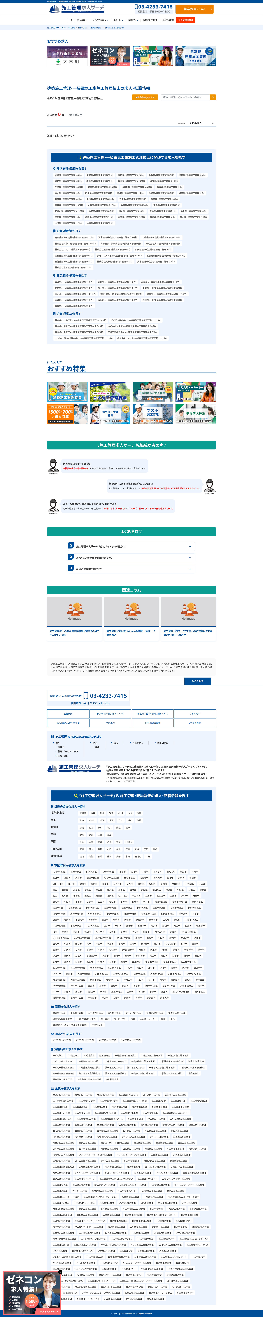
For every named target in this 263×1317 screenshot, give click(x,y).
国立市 (101, 901)
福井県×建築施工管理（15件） (130, 193)
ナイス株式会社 (60, 1250)
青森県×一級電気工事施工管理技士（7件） (74, 281)
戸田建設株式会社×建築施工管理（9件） (153, 249)
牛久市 (101, 949)
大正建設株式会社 (112, 1298)
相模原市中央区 (148, 913)
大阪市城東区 (174, 973)
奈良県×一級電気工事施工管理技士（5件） (74, 305)
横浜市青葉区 (176, 907)
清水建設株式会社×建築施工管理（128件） (117, 237)
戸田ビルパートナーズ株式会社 (89, 1226)
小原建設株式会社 (106, 1250)
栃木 (130, 820)
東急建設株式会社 (142, 1142)
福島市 (94, 883)
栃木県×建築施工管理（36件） (100, 181)
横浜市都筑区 (194, 907)
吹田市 (140, 979)
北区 (55, 895)
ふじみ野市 (170, 943)
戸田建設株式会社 (156, 1118)
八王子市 (136, 895)
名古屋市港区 (96, 967)
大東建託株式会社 (160, 1226)
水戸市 (184, 943)
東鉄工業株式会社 (87, 1142)
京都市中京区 (151, 985)
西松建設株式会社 (61, 1130)
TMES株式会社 (163, 1220)
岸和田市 (128, 979)
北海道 (83, 813)
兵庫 (91, 841)
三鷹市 (173, 895)
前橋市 (117, 955)
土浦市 (56, 949)
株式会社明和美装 (133, 1214)
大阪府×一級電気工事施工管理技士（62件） (118, 299)
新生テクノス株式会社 (105, 1184)
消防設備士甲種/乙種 (62, 1079)
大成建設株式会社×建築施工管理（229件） (161, 237)
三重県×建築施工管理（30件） (132, 199)
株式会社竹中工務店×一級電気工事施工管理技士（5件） (80, 320)
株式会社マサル (128, 1268)
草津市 (56, 991)
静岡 (91, 834)
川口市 (161, 937)
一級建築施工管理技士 (125, 1055)
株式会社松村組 (82, 1112)
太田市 (153, 955)
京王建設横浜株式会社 (85, 1286)
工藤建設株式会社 (111, 1214)
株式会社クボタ (154, 1274)
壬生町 (78, 955)
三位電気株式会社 (61, 1220)
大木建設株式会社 (181, 1154)
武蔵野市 (161, 895)
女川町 (170, 877)
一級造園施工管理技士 (89, 1061)
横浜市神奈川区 (179, 901)
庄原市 (130, 991)
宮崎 (128, 856)
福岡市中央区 (76, 997)
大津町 (127, 997)
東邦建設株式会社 (61, 1286)
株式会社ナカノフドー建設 (135, 1100)
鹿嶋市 (142, 949)
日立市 (195, 943)
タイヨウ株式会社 (134, 1298)
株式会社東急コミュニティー (176, 1112)
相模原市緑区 (130, 913)
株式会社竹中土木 (129, 1112)
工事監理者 (97, 1024)
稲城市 (135, 901)
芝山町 (173, 931)
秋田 (120, 813)
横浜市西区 (197, 901)
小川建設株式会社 (175, 1274)
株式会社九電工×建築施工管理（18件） (73, 249)
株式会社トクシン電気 (84, 1202)
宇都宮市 (188, 949)
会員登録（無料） (185, 19)
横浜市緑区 (142, 907)
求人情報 (71, 27)
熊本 (109, 856)
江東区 (110, 889)
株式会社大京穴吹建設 (105, 1112)
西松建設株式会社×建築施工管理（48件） (74, 255)
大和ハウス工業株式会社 (133, 1136)
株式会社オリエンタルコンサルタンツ (116, 1178)
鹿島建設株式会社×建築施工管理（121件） (74, 237)
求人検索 (81, 20)
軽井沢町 (136, 961)
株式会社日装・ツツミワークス (101, 1280)
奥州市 (78, 877)
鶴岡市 (83, 883)
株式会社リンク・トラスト (197, 1244)
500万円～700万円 (107, 1040)
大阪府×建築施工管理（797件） (102, 205)
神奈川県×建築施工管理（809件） (137, 187)
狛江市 (112, 901)
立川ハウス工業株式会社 (170, 1244)
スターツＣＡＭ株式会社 (86, 1268)
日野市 (90, 901)
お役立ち (132, 20)
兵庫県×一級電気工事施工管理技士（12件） (162, 299)
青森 (93, 813)
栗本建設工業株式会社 (145, 1256)
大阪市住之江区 (77, 979)
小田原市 (79, 919)
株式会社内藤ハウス (62, 1118)
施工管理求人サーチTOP (56, 27)
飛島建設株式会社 (109, 1148)
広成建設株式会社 (130, 1196)
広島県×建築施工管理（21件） (163, 211)
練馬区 (87, 895)
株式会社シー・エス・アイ (88, 1298)
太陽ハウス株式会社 (157, 1286)
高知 (146, 849)
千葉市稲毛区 (59, 925)
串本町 (103, 991)
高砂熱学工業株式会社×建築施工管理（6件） (120, 243)
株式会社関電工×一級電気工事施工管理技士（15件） (79, 326)
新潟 (82, 827)
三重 (100, 834)
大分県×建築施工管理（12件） (68, 223)
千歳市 (145, 871)
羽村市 (146, 901)
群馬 (139, 820)
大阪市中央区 (112, 979)
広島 (82, 849)
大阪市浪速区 (139, 973)
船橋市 (129, 925)
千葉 (102, 820)
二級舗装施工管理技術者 (171, 1061)
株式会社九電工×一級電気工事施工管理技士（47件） (132, 326)
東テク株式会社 (189, 1202)
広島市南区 (116, 991)
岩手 (102, 813)
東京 (82, 820)
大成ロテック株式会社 (107, 1136)
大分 (118, 856)
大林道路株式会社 (197, 1148)
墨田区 (99, 889)
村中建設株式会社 (109, 1208)
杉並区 (192, 889)
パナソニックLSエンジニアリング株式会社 (101, 1292)
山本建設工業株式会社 (115, 1232)
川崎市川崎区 (59, 913)
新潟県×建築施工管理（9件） (170, 187)
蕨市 (89, 943)
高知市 (164, 991)
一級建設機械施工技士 (63, 1067)
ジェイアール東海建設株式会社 (67, 1256)
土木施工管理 (76, 1012)
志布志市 (164, 997)
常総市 (176, 949)
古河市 (67, 949)
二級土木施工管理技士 (63, 1061)
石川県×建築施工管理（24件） (98, 193)
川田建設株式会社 (81, 1184)
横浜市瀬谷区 (159, 907)
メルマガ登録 (168, 20)
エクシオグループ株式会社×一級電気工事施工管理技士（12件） (84, 338)
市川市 (118, 925)
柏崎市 (187, 955)
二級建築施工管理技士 (152, 1055)
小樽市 (122, 871)
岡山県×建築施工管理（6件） (132, 211)
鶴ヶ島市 (145, 943)
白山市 (78, 961)
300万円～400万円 (62, 1040)
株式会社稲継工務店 (62, 1274)
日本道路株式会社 (151, 1094)
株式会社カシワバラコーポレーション (100, 1196)
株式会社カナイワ (185, 1292)
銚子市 (107, 925)
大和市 (127, 919)
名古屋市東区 (151, 961)
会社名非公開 (182, 1262)
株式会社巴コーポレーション (66, 1196)
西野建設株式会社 (145, 1250)
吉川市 (157, 943)
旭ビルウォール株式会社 (110, 1274)
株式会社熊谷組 (139, 1106)
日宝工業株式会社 (186, 1142)
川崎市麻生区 (112, 913)
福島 (139, 813)
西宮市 (114, 985)
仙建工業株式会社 (61, 1178)
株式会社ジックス (183, 1220)
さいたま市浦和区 (103, 937)
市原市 (76, 931)
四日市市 (198, 967)
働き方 (61, 747)
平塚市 (195, 913)
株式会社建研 (133, 1166)
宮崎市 (138, 997)
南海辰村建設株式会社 (63, 1208)
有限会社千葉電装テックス (65, 1292)
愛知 (82, 834)
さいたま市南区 (123, 937)
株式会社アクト (198, 1256)
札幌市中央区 (59, 871)
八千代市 (100, 931)
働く (58, 742)
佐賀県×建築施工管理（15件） (131, 217)
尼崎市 (102, 985)
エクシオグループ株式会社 (93, 1238)
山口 (109, 849)
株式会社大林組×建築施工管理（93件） (115, 261)
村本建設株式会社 (61, 1136)
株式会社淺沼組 (131, 1160)
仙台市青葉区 (93, 877)
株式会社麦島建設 (118, 1220)
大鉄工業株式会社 (87, 1208)
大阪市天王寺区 (120, 973)
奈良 (118, 841)
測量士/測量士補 (196, 1061)
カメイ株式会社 (80, 1190)
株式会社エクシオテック (121, 1238)
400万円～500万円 (85, 1040)
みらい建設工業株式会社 (142, 1244)
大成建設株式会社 (105, 1094)
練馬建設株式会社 (200, 1226)
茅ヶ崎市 (93, 919)
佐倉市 (188, 925)
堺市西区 (200, 979)
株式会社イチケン (86, 1100)
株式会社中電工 (150, 1112)
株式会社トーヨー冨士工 (160, 1292)
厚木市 (116, 919)
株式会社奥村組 (178, 1100)
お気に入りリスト (150, 20)
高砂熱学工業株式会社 (175, 1094)
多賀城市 (157, 877)
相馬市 (141, 883)
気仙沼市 (144, 877)
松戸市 (154, 925)
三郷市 (133, 943)
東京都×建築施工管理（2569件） (102, 187)
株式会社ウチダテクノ (85, 1178)
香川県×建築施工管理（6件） (194, 211)
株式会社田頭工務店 (62, 1298)
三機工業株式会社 (61, 1124)
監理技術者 (104, 1055)
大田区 (144, 889)
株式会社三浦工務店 (62, 1214)
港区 (55, 889)
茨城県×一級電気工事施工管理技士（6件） (160, 281)
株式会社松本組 (60, 1184)
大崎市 (181, 877)
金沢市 (67, 961)
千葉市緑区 (75, 925)
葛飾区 (110, 895)
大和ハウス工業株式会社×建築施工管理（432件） (119, 255)
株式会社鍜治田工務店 (63, 1166)
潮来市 (153, 949)
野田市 (165, 925)
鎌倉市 (56, 919)
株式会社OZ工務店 (140, 1232)
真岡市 (67, 955)
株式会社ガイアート (127, 1190)
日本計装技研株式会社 (177, 1280)
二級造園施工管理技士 (115, 1061)
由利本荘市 (58, 883)
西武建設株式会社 (83, 1130)
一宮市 (129, 967)
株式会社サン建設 (61, 1202)
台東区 (87, 889)
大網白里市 (160, 931)
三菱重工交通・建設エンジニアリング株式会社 (141, 1280)
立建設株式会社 (109, 1268)
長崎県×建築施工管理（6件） (163, 217)
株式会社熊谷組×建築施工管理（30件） (113, 249)
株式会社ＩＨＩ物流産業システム (68, 1280)
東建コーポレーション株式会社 (115, 1142)
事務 (163, 1018)
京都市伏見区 (186, 985)
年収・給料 (63, 756)
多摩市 (124, 901)
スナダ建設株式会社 (160, 1184)
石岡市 (78, 949)
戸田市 (99, 943)
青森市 (183, 871)
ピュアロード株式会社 (111, 1286)
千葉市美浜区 (92, 925)
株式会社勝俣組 (163, 1262)
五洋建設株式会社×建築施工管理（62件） (74, 261)
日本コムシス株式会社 (155, 1166)
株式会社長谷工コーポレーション (183, 1196)
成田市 (177, 925)
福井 (109, 827)
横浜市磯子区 (74, 907)
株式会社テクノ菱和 (108, 1100)
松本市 (112, 961)
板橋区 (76, 895)
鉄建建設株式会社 (181, 1136)
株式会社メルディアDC (82, 1250)
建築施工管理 (96, 27)
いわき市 (118, 883)
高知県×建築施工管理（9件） (68, 217)
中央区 (202, 883)
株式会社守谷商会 (180, 1106)
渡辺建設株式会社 (116, 1226)
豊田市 (140, 967)
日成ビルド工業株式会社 (181, 1166)
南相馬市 (176, 883)
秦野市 (105, 919)
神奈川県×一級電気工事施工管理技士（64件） (121, 293)
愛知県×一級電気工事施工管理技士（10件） (167, 293)
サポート (117, 20)
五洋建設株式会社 (159, 1154)
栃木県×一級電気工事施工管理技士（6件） (74, 287)
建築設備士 (193, 1073)
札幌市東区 (91, 871)
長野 (128, 827)
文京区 (76, 889)
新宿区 (65, 889)
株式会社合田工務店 (141, 1220)
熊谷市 (150, 937)
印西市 (146, 931)
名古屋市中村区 (188, 961)
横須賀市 (183, 913)
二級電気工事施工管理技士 (192, 1067)
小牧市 (163, 967)
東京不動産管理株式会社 (64, 1238)
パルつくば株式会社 (181, 1286)
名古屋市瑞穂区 (77, 967)
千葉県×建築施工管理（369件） (69, 187)
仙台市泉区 (129, 877)
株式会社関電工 (60, 1106)
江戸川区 (122, 895)
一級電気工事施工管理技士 (162, 1067)
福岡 (82, 856)
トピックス (138, 742)
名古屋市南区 (114, 967)
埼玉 (111, 820)
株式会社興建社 (99, 1106)
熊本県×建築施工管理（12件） (193, 217)
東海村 (165, 949)
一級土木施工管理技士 (178, 1055)
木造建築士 (89, 1055)
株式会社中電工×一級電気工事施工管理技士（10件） (79, 332)
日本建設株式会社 (142, 1172)
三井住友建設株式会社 (180, 1118)
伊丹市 (125, 985)
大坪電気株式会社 (61, 1226)
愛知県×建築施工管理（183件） (100, 199)
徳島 (128, 849)
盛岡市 (194, 871)
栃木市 (201, 949)
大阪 (82, 841)
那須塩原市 (92, 955)
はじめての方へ (99, 20)
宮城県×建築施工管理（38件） (100, 175)
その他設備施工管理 (86, 1018)
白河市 (129, 883)
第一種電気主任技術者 (63, 1073)
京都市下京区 (168, 985)
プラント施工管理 (134, 1012)
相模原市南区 (167, 913)
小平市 (78, 901)
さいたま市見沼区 (82, 937)
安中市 (175, 955)
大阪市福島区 (83, 973)
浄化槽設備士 (112, 1079)
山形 (130, 813)
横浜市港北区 (92, 907)
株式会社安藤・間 (61, 1244)
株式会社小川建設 (61, 1112)
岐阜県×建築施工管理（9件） (192, 193)
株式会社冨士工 (60, 1190)
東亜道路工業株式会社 (154, 1160)
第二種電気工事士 (135, 1067)
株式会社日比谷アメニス (111, 1118)
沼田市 (164, 955)
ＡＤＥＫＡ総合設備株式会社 (180, 1268)
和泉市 (163, 979)
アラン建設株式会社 (185, 1232)
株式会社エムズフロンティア (173, 1256)
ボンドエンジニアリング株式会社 (189, 1184)
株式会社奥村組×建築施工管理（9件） (163, 243)
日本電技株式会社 (87, 1148)
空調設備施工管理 (154, 1012)
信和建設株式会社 (61, 1160)
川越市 (138, 937)
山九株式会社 (147, 1202)
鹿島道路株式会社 (83, 1124)
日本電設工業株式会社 (63, 1148)
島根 (155, 849)
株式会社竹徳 (126, 1250)
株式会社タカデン (134, 1274)
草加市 (67, 943)
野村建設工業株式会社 (87, 1214)
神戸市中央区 (76, 985)
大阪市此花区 (101, 973)
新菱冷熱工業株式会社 (173, 1124)
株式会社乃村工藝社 (86, 1118)
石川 (100, 827)
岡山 (91, 849)
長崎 (100, 856)
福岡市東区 (199, 991)
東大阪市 (175, 979)
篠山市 (136, 985)
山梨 (118, 827)
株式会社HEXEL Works (134, 1208)
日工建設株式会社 (61, 1268)
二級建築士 (73, 1055)
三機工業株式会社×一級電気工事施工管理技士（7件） (132, 332)
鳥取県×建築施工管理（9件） (101, 211)
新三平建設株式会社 (167, 1202)
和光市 (121, 943)
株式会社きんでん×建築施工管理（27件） (73, 267)
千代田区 (189, 883)
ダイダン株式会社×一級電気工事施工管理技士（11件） (136, 320)
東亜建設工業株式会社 (63, 1142)
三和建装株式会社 (138, 1226)
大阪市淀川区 (59, 979)
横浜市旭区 (126, 907)
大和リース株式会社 (159, 1136)
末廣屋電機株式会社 (153, 1196)
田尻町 (187, 979)
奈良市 (78, 991)
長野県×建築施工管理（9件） (161, 193)
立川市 (148, 895)
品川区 (121, 889)
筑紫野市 (92, 997)
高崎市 (128, 955)
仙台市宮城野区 (111, 877)
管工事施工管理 (95, 1012)
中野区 (180, 889)
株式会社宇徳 (180, 1226)
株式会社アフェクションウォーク (161, 1214)
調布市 (56, 901)
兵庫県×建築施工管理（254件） (135, 205)
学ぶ (95, 742)
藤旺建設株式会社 (155, 1298)
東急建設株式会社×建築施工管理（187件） (166, 255)
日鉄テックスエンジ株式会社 (133, 1184)
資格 (97, 747)
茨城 (120, 820)
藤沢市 (67, 919)
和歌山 (129, 841)
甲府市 (101, 961)
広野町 (152, 883)
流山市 (87, 931)
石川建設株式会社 (131, 1130)
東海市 (174, 967)
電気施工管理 (114, 1012)
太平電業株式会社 (83, 1136)
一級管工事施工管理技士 (143, 1073)
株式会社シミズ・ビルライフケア (193, 1238)
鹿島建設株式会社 (61, 1094)
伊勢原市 (140, 919)
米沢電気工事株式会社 (151, 1190)
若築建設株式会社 (105, 1124)
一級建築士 (58, 1055)
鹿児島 (138, 856)
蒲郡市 (151, 967)
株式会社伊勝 (156, 1208)
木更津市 (142, 925)
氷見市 (56, 961)
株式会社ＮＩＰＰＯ (109, 1262)
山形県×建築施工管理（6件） (161, 175)
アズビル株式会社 (127, 1202)
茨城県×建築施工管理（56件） (68, 181)
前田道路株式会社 (179, 1130)
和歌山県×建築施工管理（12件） (69, 211)
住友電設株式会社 (127, 1124)
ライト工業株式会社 (110, 1160)
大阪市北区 (95, 979)
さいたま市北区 (188, 931)
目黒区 (133, 889)
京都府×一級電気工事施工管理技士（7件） (74, 299)
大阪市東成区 (156, 973)
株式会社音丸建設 (134, 1286)
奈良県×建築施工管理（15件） (167, 205)
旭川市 (134, 871)
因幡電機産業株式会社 (119, 1256)
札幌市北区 (75, 871)
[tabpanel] (67, 56)
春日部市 (185, 937)
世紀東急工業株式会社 (107, 1130)
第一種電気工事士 (113, 1067)
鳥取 (100, 849)
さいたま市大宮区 (61, 937)
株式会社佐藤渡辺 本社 (152, 1268)
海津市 (69, 973)
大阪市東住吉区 (193, 973)
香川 (118, 849)
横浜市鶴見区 (161, 901)
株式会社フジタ (159, 1100)
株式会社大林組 (106, 1202)
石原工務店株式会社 (134, 1292)
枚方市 (151, 979)
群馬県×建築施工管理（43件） (131, 181)
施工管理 (105, 1018)
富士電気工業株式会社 (63, 1232)
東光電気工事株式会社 (63, 1154)
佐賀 (91, 856)
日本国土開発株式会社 (85, 1160)
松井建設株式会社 (149, 1124)
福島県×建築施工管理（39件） (192, 175)
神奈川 (92, 820)
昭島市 (196, 895)
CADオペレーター (148, 1018)
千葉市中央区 (191, 919)
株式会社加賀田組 (198, 1100)
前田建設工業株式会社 (155, 1130)
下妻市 (90, 949)
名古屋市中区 (59, 967)
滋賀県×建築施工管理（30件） (164, 199)
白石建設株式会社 (131, 1148)
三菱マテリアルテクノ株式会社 (176, 1178)
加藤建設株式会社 (85, 1274)
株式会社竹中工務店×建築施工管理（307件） (75, 243)
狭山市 (197, 937)
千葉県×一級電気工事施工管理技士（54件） (162, 287)
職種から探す (83, 27)
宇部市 (153, 991)
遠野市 (67, 877)
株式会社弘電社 (119, 1106)
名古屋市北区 (169, 961)
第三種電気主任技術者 (115, 1073)
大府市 (185, 967)
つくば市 (113, 949)
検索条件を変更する (145, 97)
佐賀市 (116, 997)
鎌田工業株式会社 (162, 1232)
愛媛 (137, 849)
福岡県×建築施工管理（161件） (99, 217)
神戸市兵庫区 (59, 985)
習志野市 (200, 925)
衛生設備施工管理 (176, 1012)
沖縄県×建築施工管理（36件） (100, 223)
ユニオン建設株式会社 (63, 1100)
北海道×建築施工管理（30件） (68, 175)
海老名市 (153, 919)
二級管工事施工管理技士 (171, 1073)
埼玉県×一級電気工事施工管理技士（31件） (118, 287)
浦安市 (135, 931)
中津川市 (57, 973)
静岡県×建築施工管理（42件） (68, 199)
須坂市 (124, 961)
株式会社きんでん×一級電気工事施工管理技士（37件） (142, 338)
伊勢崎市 (140, 955)
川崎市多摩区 (94, 913)
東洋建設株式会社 (164, 1142)
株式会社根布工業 (94, 1256)
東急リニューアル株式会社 (117, 1172)
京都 (100, 841)
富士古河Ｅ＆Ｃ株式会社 (85, 1244)
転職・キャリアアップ (68, 751)
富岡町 (164, 883)
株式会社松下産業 (189, 1214)
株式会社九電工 (80, 1106)
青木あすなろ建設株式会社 (113, 1244)
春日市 (105, 997)
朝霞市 (110, 943)
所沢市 (172, 937)
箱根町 (177, 919)
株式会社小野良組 (175, 1148)
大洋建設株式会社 (178, 1160)
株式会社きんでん (166, 1238)
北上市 (56, 877)
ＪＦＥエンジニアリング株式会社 (137, 1262)
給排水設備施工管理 (62, 1018)
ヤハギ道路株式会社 (62, 1262)
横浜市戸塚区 (110, 907)
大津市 (201, 985)
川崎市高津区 (76, 913)
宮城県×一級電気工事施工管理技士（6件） (117, 281)
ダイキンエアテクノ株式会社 (87, 1172)
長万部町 (157, 871)
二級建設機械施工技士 (89, 1067)
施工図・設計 (120, 1018)
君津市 (112, 931)
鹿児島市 (151, 997)
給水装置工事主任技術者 (89, 1079)
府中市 (184, 895)
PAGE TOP (198, 681)
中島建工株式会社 (176, 1208)
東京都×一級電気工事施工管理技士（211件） (75, 293)
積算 (133, 1018)
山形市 (71, 883)
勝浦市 (65, 931)
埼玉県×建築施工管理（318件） (164, 181)
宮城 (111, 813)
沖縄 (148, 856)
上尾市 (56, 943)
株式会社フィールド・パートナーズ (90, 1220)
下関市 (141, 991)
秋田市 (192, 877)
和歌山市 (91, 991)
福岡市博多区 (59, 997)
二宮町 (166, 919)
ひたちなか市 (128, 949)
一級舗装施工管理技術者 (143, 1061)
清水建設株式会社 (83, 1094)
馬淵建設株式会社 (153, 1148)
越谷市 (78, 943)
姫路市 (91, 985)
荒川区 (65, 895)
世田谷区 (157, 889)
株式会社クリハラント (147, 1178)
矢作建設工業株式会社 (89, 1166)
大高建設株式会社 (167, 1250)
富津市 (124, 931)
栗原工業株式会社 (61, 1172)
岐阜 (109, 834)
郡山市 (105, 883)
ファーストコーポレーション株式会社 (95, 1154)
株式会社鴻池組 (159, 1106)
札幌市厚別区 (108, 871)
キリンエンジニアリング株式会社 (131, 1154)
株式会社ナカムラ (145, 1238)
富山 (91, 827)
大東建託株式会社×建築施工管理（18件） (156, 261)
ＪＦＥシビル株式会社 (85, 1262)
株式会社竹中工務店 (128, 1094)
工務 (172, 1018)
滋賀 (109, 841)
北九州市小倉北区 (180, 991)
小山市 (56, 955)
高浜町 (90, 961)
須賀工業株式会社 (197, 1124)
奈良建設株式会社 (198, 1208)
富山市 (198, 955)
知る (116, 742)
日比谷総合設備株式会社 (194, 1172)
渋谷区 (169, 889)
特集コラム (162, 742)
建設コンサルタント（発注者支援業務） (70, 1024)
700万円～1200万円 (130, 1040)
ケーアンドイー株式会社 (167, 1172)
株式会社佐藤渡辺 (113, 1166)
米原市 (67, 991)
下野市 (105, 955)
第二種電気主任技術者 (89, 1073)
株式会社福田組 (135, 1118)
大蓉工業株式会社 (175, 1190)
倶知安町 (171, 871)
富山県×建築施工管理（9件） (68, 193)
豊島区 (203, 889)
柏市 (55, 931)
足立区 (99, 895)
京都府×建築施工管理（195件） (69, 205)
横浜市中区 (58, 907)
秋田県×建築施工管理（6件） (131, 175)
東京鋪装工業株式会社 (102, 1190)
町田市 (67, 901)
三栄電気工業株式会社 (89, 1232)
